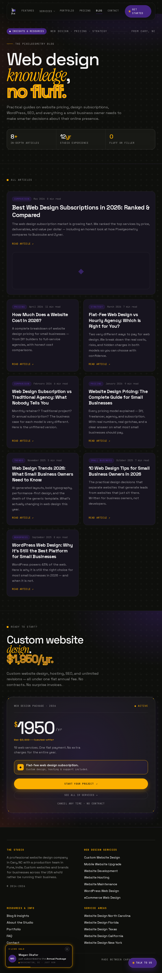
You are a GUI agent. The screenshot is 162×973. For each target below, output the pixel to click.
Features (28, 10)
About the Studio (20, 922)
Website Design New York (103, 943)
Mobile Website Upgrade (102, 864)
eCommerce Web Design (102, 898)
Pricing (85, 10)
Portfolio (67, 10)
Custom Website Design (102, 857)
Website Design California (103, 936)
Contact (113, 10)
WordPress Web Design (101, 891)
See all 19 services (81, 795)
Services (46, 11)
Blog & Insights (18, 916)
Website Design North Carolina (107, 916)
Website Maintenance (100, 884)
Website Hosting (96, 877)
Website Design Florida (101, 922)
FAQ (9, 936)
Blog (99, 10)
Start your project (81, 783)
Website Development (101, 871)
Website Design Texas (100, 929)
